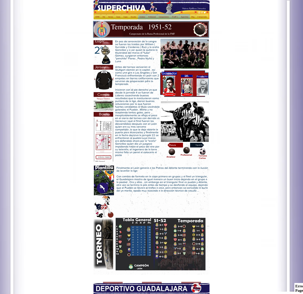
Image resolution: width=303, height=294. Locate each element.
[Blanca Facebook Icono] (202, 12)
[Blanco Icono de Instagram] (199, 12)
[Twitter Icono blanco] (204, 12)
